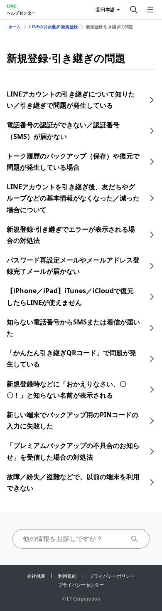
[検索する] (133, 9)
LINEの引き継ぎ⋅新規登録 (53, 27)
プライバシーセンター (81, 584)
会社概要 (36, 576)
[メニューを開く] (150, 9)
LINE (11, 6)
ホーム (14, 27)
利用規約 (67, 576)
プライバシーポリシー (112, 576)
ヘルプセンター (21, 13)
